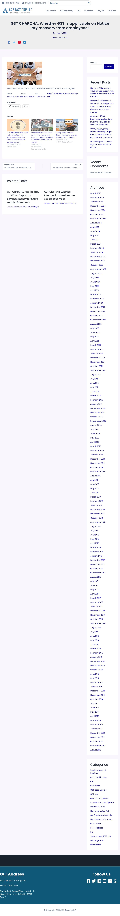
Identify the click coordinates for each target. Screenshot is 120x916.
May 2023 (94, 286)
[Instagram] (99, 881)
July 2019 (94, 480)
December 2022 (97, 307)
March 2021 (95, 395)
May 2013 (94, 712)
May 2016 (94, 640)
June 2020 (95, 433)
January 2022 (96, 353)
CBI (91, 781)
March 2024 (95, 244)
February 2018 (96, 551)
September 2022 (98, 319)
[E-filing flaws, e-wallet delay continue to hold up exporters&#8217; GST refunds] (67, 125)
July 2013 (94, 703)
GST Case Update (98, 790)
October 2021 (96, 366)
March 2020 (95, 446)
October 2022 (96, 315)
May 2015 (94, 678)
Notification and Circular (101, 815)
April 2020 (94, 442)
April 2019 (94, 492)
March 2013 (95, 720)
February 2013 (96, 724)
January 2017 (96, 606)
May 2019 (94, 488)
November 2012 (97, 737)
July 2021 (94, 378)
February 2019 (96, 501)
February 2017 (96, 602)
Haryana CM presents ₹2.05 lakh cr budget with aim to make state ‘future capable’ (102, 92)
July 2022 (94, 328)
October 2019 (96, 467)
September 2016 (97, 623)
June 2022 (95, 332)
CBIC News (95, 785)
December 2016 (97, 610)
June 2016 (94, 636)
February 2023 (97, 298)
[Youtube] (105, 881)
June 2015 (94, 674)
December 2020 (97, 408)
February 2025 (97, 197)
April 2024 (95, 239)
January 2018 (96, 556)
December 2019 (97, 459)
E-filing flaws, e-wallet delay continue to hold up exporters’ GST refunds (66, 134)
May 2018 (94, 539)
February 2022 (97, 349)
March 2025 (95, 193)
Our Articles (95, 823)
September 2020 (98, 421)
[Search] (89, 3)
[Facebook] (9, 42)
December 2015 (97, 661)
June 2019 (94, 484)
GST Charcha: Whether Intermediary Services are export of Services (59, 195)
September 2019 (97, 471)
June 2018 (94, 534)
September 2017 (97, 572)
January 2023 (96, 303)
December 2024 (97, 206)
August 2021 (95, 374)
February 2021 (96, 400)
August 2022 (95, 324)
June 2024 (95, 231)
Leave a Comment (14, 207)
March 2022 (95, 345)
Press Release (96, 828)
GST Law (94, 794)
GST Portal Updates (99, 798)
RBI (91, 832)
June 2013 (94, 707)
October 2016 (96, 619)
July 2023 (94, 277)
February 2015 (96, 682)
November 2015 (97, 665)
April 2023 (94, 290)
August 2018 (95, 526)
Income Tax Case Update (102, 802)
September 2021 (97, 370)
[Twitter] (14, 42)
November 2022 (97, 311)
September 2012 (97, 745)
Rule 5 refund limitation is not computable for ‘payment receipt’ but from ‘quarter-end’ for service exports (17, 137)
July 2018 (94, 530)
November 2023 (97, 260)
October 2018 (96, 518)
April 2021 (94, 391)
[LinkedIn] (110, 881)
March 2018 (95, 547)
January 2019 (96, 505)
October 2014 (96, 699)
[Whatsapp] (115, 881)
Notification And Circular (101, 819)
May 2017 (94, 589)
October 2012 (96, 741)
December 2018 (97, 509)
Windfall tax (95, 844)
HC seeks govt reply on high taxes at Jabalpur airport (101, 144)
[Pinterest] (19, 42)
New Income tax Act (99, 811)
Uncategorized (97, 840)
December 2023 (97, 256)
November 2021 (97, 362)
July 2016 (94, 631)
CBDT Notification (98, 777)
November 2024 (97, 210)
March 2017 (95, 598)
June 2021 (94, 383)
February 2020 (97, 450)
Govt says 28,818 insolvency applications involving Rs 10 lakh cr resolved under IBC (101, 120)
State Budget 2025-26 (100, 836)
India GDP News (97, 806)
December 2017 (97, 560)
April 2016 (94, 644)
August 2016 (95, 627)
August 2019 (95, 475)
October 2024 (96, 214)
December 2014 (97, 690)
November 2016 (97, 615)
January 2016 (96, 657)
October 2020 (96, 416)
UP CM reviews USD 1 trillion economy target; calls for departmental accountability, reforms (101, 133)
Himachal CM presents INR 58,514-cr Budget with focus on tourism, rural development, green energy (102, 106)
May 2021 (94, 387)
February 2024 (97, 248)
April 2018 (94, 543)
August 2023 (95, 273)
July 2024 (94, 227)
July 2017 (94, 581)
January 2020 (96, 454)
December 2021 (97, 357)
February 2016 (96, 653)
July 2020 (94, 429)
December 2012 (97, 733)
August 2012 (95, 750)
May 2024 (94, 235)
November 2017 (97, 564)
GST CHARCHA (60, 37)
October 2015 (96, 669)
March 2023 (95, 294)
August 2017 (95, 577)
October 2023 (96, 265)
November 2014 (97, 695)
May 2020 (94, 438)
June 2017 (94, 585)
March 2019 (95, 497)
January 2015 (96, 686)
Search (93, 62)
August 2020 (96, 425)
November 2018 (97, 513)
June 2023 (95, 282)
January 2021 (96, 404)
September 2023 (98, 269)
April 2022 (94, 341)
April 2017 (94, 594)
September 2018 (97, 522)
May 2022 (94, 336)
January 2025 (96, 201)
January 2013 (96, 728)
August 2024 (96, 222)
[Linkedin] (24, 42)
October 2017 (96, 568)
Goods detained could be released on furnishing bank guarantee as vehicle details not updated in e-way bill (42, 137)
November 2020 (97, 412)
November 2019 (97, 463)
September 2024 (98, 218)
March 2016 (95, 648)
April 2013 (94, 716)
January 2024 (96, 252)
